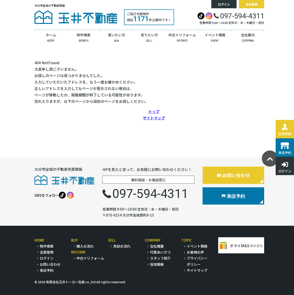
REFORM (78, 252)
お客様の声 (195, 252)
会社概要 (157, 246)
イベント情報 (197, 246)
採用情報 (157, 264)
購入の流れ (85, 246)
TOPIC (186, 240)
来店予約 (236, 196)
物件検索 (47, 246)
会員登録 (251, 4)
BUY (74, 240)
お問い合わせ (236, 175)
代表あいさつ (160, 252)
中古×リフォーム (90, 258)
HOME (39, 240)
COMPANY (152, 240)
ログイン (224, 4)
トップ (153, 111)
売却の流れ (121, 246)
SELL (112, 240)
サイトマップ (154, 118)
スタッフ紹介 (160, 258)
